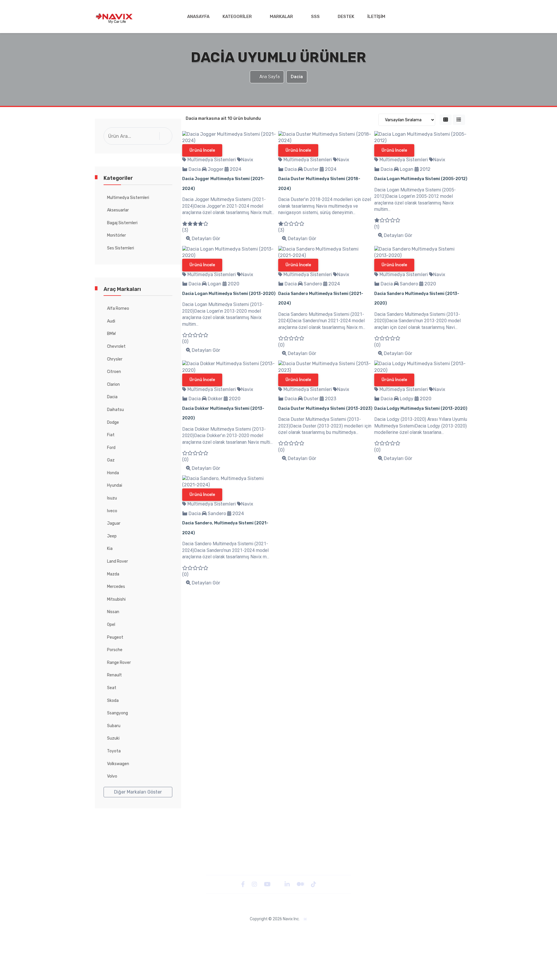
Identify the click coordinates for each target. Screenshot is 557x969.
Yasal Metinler (168, 931)
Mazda (113, 574)
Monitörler (116, 235)
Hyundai (114, 485)
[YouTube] (268, 884)
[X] (278, 884)
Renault (114, 675)
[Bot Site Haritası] (305, 919)
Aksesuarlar (118, 210)
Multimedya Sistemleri (128, 197)
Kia (110, 548)
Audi (111, 321)
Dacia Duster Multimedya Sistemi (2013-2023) (325, 408)
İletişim (376, 16)
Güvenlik (229, 931)
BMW (111, 333)
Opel (111, 624)
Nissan (113, 611)
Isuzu (112, 498)
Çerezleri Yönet (305, 931)
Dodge (113, 422)
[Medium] (301, 884)
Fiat (111, 434)
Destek (346, 16)
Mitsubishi (116, 599)
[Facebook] (243, 884)
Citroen (114, 371)
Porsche (114, 649)
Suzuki (113, 738)
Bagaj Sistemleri (122, 222)
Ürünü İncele (202, 150)
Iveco (112, 510)
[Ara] (167, 136)
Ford (111, 447)
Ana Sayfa (269, 76)
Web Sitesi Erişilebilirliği (264, 931)
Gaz (111, 460)
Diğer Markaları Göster (138, 792)
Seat (111, 687)
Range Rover (119, 662)
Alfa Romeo (118, 308)
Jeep (112, 536)
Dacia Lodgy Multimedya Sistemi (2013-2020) (420, 408)
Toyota (114, 751)
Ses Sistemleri (120, 248)
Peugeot (115, 637)
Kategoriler (237, 16)
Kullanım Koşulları (386, 931)
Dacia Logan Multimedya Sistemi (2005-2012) (420, 178)
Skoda (113, 700)
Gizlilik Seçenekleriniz (345, 931)
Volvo (112, 776)
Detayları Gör (205, 238)
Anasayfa (198, 16)
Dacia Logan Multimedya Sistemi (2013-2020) (229, 293)
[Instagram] (255, 884)
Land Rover (117, 561)
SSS (315, 16)
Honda (113, 472)
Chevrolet (116, 346)
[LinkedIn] (288, 884)
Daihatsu (115, 409)
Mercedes (116, 586)
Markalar (281, 16)
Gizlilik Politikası (201, 931)
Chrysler (114, 359)
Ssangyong (117, 713)
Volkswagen (118, 763)
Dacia (112, 396)
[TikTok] (313, 884)
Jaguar (113, 523)
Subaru (113, 725)
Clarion (113, 384)
